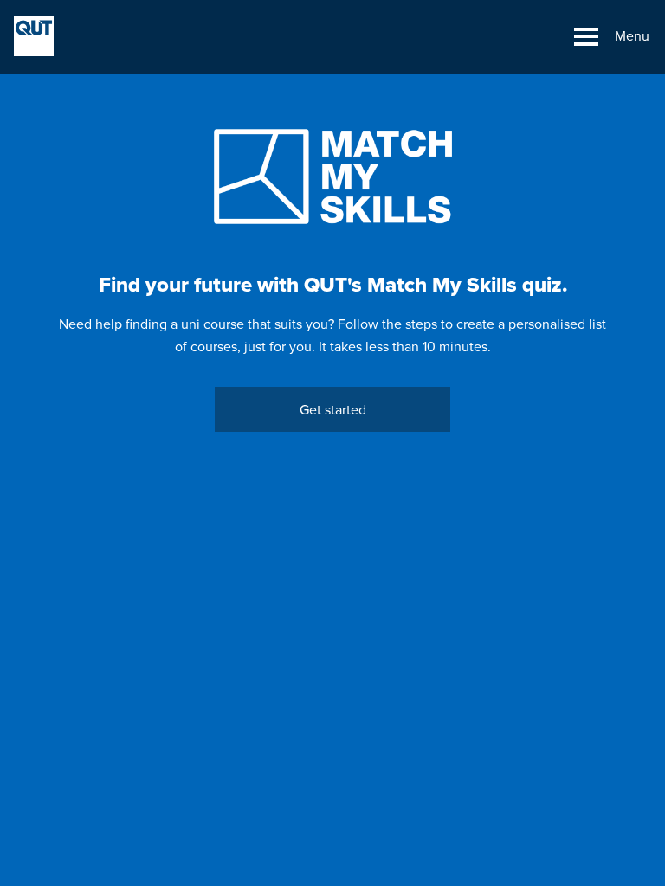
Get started (333, 410)
